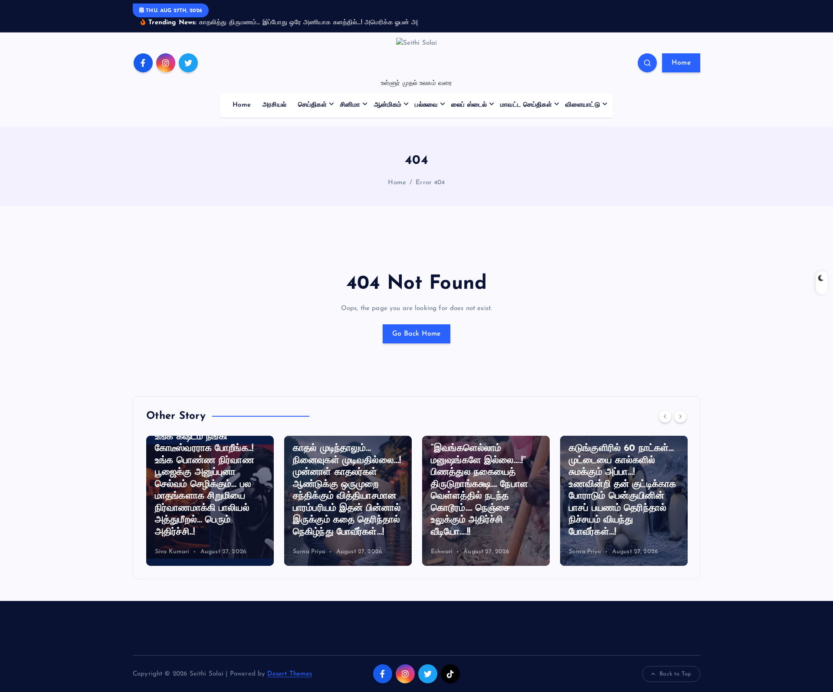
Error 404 (430, 183)
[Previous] (665, 416)
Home (681, 62)
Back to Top (675, 674)
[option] (237, 501)
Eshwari (331, 551)
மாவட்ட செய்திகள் (526, 105)
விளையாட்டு (582, 105)
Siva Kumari (613, 551)
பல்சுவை (426, 105)
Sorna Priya (198, 551)
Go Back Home (416, 333)
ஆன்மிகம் (388, 105)
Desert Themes (289, 674)
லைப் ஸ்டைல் (469, 105)
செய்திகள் (312, 105)
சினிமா (350, 105)
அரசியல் (274, 105)
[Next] (680, 416)
